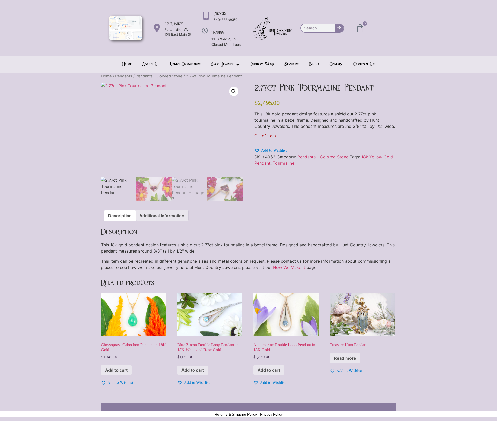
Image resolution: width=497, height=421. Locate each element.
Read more (345, 358)
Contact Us (364, 64)
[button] (233, 91)
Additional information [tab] (161, 215)
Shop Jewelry (222, 64)
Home (127, 64)
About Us (150, 64)
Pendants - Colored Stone (159, 76)
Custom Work (262, 64)
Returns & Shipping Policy (236, 414)
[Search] (339, 28)
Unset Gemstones (185, 64)
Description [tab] (120, 215)
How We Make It (289, 267)
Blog (314, 64)
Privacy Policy (271, 414)
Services (291, 64)
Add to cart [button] (116, 370)
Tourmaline (283, 163)
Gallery (335, 64)
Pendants (123, 76)
